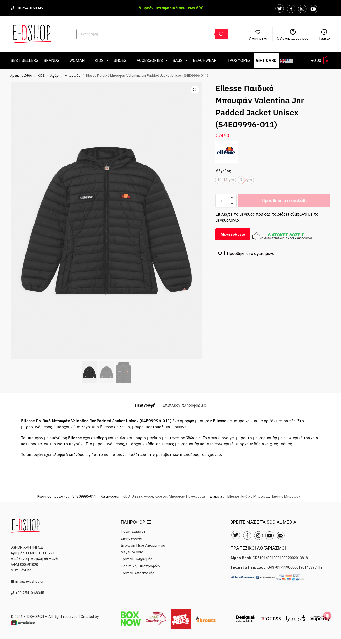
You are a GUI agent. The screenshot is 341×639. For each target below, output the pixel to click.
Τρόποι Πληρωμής (136, 559)
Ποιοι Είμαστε (133, 531)
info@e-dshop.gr (29, 581)
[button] (320, 60)
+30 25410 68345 (29, 8)
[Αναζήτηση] (221, 34)
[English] (283, 60)
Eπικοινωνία (131, 538)
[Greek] (289, 60)
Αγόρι (54, 75)
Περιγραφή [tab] (145, 405)
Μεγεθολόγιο (233, 234)
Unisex (137, 496)
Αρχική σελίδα (21, 75)
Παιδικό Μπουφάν (285, 496)
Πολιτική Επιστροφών (140, 566)
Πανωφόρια (195, 496)
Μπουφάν (72, 75)
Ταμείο (324, 38)
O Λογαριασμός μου (292, 38)
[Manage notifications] (327, 616)
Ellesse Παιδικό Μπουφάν (248, 496)
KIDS (41, 75)
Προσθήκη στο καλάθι (284, 200)
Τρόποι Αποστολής (137, 573)
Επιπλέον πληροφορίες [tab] (184, 405)
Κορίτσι (161, 496)
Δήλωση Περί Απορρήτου (143, 545)
